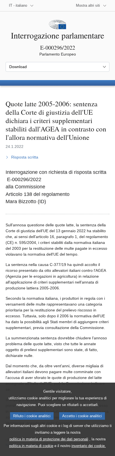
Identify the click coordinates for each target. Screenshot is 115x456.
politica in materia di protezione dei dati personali (48, 439)
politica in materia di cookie (31, 446)
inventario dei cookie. (88, 446)
